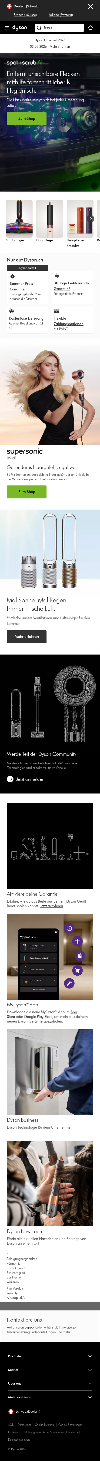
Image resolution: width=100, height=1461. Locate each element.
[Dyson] (19, 29)
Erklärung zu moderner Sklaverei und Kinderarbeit (52, 1432)
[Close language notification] (90, 11)
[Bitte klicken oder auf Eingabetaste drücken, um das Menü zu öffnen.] (7, 28)
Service (13, 1370)
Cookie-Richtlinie (44, 1424)
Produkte (14, 1356)
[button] (94, 186)
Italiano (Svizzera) (61, 15)
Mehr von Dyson (19, 1397)
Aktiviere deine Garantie (32, 894)
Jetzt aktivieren (51, 906)
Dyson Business (22, 1120)
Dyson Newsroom (25, 1231)
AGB (11, 1424)
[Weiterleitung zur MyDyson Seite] (50, 846)
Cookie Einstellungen (70, 1424)
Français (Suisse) (25, 15)
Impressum (14, 1432)
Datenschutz (24, 1424)
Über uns (14, 1383)
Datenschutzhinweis (19, 1439)
